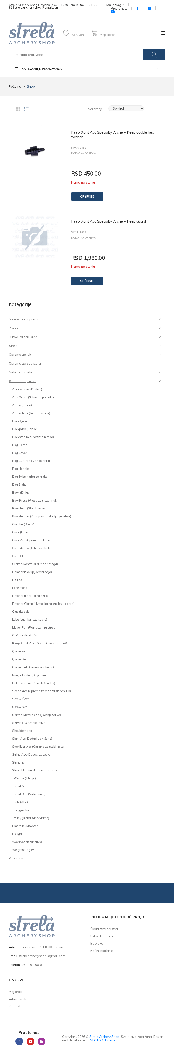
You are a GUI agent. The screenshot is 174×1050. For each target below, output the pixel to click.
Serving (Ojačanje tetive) (29, 722)
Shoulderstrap (22, 730)
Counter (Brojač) (23, 524)
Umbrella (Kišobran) (25, 826)
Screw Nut (19, 707)
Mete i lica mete (20, 372)
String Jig (18, 762)
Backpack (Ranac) (25, 429)
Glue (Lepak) (21, 611)
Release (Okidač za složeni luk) (33, 683)
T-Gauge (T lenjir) (24, 778)
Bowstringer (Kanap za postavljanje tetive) (41, 516)
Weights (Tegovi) (23, 850)
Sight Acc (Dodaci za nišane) (32, 738)
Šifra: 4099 (78, 232)
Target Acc (19, 786)
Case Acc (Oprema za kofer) (31, 540)
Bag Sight (19, 484)
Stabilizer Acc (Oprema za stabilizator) (38, 746)
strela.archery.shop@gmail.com (36, 7)
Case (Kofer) (20, 532)
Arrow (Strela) (22, 405)
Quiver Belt (19, 659)
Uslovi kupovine (102, 936)
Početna (15, 86)
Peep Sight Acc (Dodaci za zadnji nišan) (42, 643)
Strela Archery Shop (104, 1037)
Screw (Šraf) (21, 699)
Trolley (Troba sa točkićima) (30, 818)
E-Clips (17, 580)
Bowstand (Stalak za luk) (29, 508)
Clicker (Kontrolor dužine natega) (35, 564)
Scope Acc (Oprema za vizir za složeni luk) (41, 691)
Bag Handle (20, 468)
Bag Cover (19, 453)
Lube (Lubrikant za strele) (29, 619)
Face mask (19, 588)
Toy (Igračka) (21, 810)
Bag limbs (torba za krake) (30, 476)
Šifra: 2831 (78, 148)
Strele (13, 346)
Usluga (17, 834)
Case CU (18, 556)
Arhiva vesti (17, 999)
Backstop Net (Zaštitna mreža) (33, 437)
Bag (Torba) (20, 445)
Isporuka (96, 943)
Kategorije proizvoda (41, 69)
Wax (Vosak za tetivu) (27, 842)
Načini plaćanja (101, 951)
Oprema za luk (20, 354)
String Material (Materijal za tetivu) (35, 770)
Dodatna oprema (22, 381)
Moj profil (16, 992)
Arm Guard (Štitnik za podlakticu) (34, 397)
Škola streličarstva (104, 929)
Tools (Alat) (20, 802)
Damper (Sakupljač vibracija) (32, 572)
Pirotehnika (17, 858)
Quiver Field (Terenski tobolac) (33, 667)
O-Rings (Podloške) (25, 635)
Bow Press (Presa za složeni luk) (35, 500)
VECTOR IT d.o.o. (103, 1040)
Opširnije (87, 196)
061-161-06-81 (33, 965)
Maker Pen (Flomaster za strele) (34, 627)
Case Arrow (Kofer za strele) (32, 548)
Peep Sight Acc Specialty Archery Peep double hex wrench (112, 134)
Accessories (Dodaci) (27, 389)
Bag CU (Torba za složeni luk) (32, 461)
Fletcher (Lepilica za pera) (30, 595)
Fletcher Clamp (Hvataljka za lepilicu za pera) (43, 603)
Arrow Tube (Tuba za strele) (31, 413)
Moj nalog (114, 4)
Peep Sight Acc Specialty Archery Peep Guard (108, 221)
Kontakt (14, 1006)
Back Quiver (20, 421)
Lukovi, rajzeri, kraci (23, 337)
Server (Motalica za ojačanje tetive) (36, 715)
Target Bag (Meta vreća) (28, 794)
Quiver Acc (19, 651)
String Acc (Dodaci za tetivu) (31, 754)
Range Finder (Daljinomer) (30, 675)
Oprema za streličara (25, 363)
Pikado (14, 328)
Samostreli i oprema (24, 319)
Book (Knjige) (21, 492)
